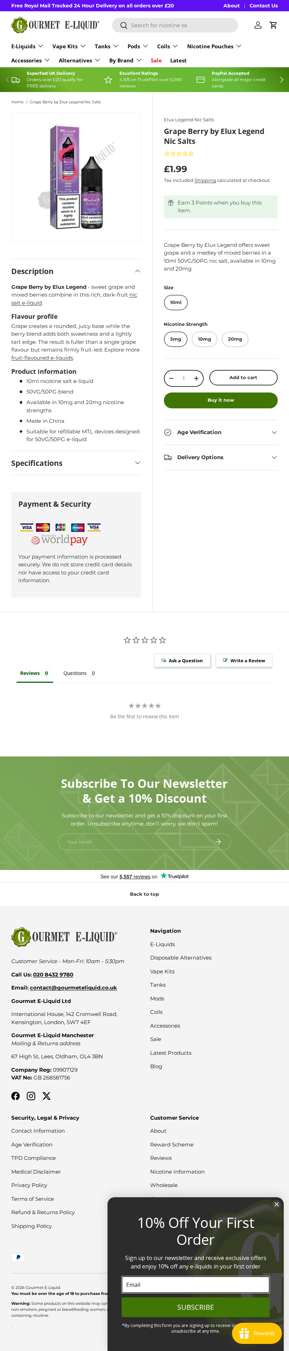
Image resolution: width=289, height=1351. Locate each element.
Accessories (165, 1025)
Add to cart (243, 377)
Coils (156, 1012)
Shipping (205, 180)
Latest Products (170, 1052)
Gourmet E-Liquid (43, 1287)
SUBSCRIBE (195, 1307)
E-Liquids (162, 944)
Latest (178, 60)
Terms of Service (32, 1198)
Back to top (144, 894)
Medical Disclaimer (36, 1171)
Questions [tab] (75, 673)
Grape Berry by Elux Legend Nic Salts (65, 102)
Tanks (158, 984)
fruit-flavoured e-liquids (42, 357)
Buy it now (221, 400)
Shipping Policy (31, 1226)
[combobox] (175, 25)
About (231, 5)
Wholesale (164, 1185)
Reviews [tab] (30, 673)
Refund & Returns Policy (43, 1212)
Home (17, 102)
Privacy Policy (29, 1185)
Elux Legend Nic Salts (189, 119)
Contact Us (264, 5)
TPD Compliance (33, 1158)
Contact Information (38, 1130)
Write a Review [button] (247, 660)
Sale (156, 60)
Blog (156, 1066)
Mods (157, 998)
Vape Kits (162, 971)
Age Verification (32, 1144)
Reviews (161, 1158)
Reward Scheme (171, 1144)
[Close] (276, 1204)
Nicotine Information (177, 1171)
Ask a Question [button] (186, 660)
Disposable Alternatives (180, 957)
